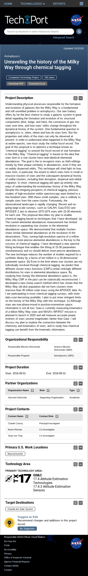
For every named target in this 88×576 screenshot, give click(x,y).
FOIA (6, 545)
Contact (8, 570)
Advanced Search (63, 37)
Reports (59, 3)
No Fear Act (10, 541)
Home (8, 3)
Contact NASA (11, 565)
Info (75, 98)
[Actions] (32, 390)
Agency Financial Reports (17, 561)
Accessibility (10, 549)
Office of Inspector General (17, 557)
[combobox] (39, 32)
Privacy (8, 553)
